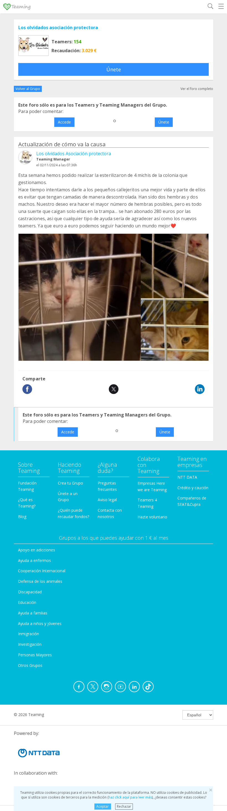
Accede (64, 122)
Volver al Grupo (28, 88)
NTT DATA (187, 477)
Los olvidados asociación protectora (58, 27)
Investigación (30, 644)
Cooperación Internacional (41, 570)
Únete (113, 69)
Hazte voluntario (152, 516)
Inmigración (28, 633)
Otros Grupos (30, 665)
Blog (22, 516)
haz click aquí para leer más (130, 797)
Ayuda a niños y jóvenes (39, 623)
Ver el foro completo (196, 88)
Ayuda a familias (32, 613)
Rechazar (124, 806)
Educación (27, 602)
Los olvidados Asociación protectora (73, 153)
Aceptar (102, 806)
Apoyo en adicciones (36, 550)
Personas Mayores (35, 654)
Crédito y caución (192, 487)
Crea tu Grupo (70, 483)
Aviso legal (107, 499)
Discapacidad (30, 591)
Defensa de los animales (40, 581)
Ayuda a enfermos (34, 560)
